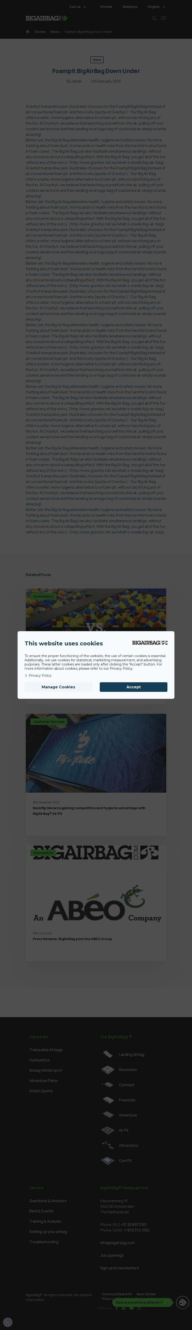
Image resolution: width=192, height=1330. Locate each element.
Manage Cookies (58, 687)
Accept (133, 687)
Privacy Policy (40, 675)
